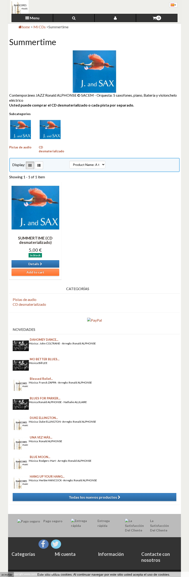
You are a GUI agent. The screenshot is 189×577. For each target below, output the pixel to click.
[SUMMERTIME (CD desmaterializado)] (35, 207)
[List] (39, 165)
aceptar (6, 574)
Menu (34, 18)
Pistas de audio (20, 147)
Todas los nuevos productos (93, 497)
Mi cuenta (65, 554)
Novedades (24, 329)
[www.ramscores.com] (18, 7)
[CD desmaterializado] (50, 129)
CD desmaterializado (51, 149)
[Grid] (30, 165)
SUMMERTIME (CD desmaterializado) (35, 240)
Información (111, 554)
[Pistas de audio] (20, 129)
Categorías (23, 554)
